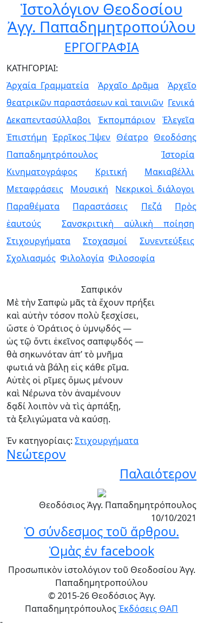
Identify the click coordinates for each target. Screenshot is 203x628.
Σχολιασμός (31, 258)
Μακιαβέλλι (169, 172)
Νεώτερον (36, 454)
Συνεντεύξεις (167, 241)
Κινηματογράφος (41, 172)
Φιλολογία (82, 258)
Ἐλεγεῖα (178, 120)
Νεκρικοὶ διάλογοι (154, 189)
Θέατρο (132, 137)
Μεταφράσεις (34, 189)
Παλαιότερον (158, 473)
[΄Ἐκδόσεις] (101, 492)
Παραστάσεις (100, 206)
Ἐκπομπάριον (126, 120)
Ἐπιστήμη (26, 137)
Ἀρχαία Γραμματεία (47, 85)
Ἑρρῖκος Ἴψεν (81, 137)
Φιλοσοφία (131, 258)
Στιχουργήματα (38, 241)
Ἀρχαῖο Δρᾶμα (128, 85)
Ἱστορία (177, 154)
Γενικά (181, 103)
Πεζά (151, 206)
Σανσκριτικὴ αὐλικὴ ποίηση (128, 223)
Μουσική (89, 189)
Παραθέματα (33, 206)
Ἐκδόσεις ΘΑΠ (148, 609)
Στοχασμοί (105, 241)
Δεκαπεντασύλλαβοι (48, 120)
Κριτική (111, 172)
